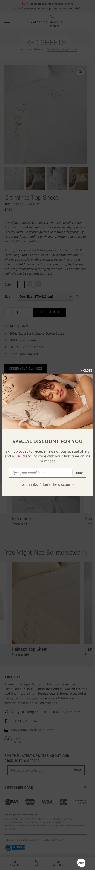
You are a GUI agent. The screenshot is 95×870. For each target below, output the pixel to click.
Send (79, 472)
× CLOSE (86, 370)
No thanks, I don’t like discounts (47, 484)
